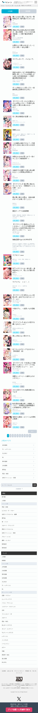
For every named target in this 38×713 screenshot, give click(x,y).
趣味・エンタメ (6, 540)
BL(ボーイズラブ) (7, 625)
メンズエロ (5, 640)
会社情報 (4, 670)
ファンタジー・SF (7, 614)
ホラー (4, 647)
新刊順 (4, 497)
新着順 (4, 560)
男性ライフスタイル (7, 529)
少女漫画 (4, 465)
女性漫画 (4, 445)
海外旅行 (4, 547)
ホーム (2, 5)
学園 (3, 651)
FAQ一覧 (34, 670)
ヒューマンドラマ (7, 599)
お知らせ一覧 (10, 670)
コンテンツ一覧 (9, 5)
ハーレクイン (5, 643)
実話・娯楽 (5, 473)
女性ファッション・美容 (9, 477)
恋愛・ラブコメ (6, 595)
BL (3, 457)
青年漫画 (4, 461)
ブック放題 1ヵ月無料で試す (19, 710)
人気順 (4, 500)
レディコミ (5, 636)
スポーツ (4, 617)
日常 (3, 610)
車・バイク (5, 521)
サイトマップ (19, 672)
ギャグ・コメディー (7, 629)
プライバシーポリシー (19, 670)
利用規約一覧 (28, 670)
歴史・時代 (5, 621)
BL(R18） (4, 662)
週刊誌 (4, 469)
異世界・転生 (5, 655)
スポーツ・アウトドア (8, 525)
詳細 (22, 26)
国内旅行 (4, 544)
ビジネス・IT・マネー (8, 510)
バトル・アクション (7, 603)
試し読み (16, 26)
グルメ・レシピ (6, 536)
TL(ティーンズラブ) (7, 632)
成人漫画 (4, 658)
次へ (32, 431)
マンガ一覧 (17, 5)
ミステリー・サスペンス (8, 606)
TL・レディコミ (6, 449)
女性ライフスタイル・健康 (9, 514)
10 (29, 435)
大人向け (4, 453)
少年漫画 (4, 567)
